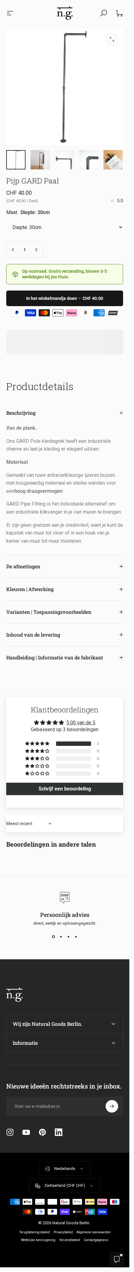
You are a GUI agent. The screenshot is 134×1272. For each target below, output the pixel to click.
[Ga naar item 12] (113, 159)
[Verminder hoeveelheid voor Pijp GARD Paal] (13, 249)
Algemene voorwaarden (94, 1232)
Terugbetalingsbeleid (34, 1232)
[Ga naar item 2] (40, 159)
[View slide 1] (53, 937)
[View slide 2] (61, 937)
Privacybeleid (63, 1232)
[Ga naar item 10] (64, 159)
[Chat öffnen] (116, 1259)
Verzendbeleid (69, 1240)
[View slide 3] (68, 937)
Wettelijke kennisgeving (38, 1240)
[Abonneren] (112, 1106)
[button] (37, 743)
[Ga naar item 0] (16, 159)
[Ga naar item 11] (88, 159)
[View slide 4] (76, 937)
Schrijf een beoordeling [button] (65, 789)
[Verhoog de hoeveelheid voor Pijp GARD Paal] (36, 249)
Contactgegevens (96, 1240)
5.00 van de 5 (80, 723)
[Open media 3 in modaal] (112, 39)
